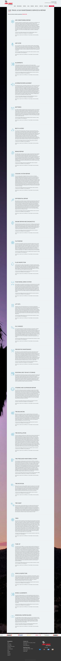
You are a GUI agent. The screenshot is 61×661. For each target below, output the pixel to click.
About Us (8, 652)
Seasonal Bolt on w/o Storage (25, 372)
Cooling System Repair (22, 173)
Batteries (18, 107)
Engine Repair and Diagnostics (25, 221)
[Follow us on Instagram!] (55, 3)
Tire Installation (20, 433)
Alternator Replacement (23, 83)
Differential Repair (21, 198)
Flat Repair (18, 241)
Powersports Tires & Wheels (10, 646)
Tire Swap (18, 503)
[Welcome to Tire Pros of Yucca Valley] (9, 2)
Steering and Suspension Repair (25, 387)
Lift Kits (17, 304)
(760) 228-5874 (24, 14)
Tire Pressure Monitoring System (26, 458)
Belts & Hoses (19, 128)
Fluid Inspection (20, 262)
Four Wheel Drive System (23, 282)
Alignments (19, 62)
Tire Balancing (20, 411)
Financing (8, 651)
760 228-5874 (53, 1)
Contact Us (8, 655)
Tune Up (17, 544)
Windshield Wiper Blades (23, 615)
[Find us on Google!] (47, 647)
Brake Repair (19, 151)
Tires (16, 518)
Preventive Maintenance (23, 349)
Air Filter (18, 43)
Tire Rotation (19, 483)
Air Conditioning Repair (22, 20)
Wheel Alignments (21, 593)
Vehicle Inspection (21, 573)
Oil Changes (19, 326)
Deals (8, 650)
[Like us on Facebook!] (54, 3)
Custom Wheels (9, 645)
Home (8, 642)
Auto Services (9, 647)
